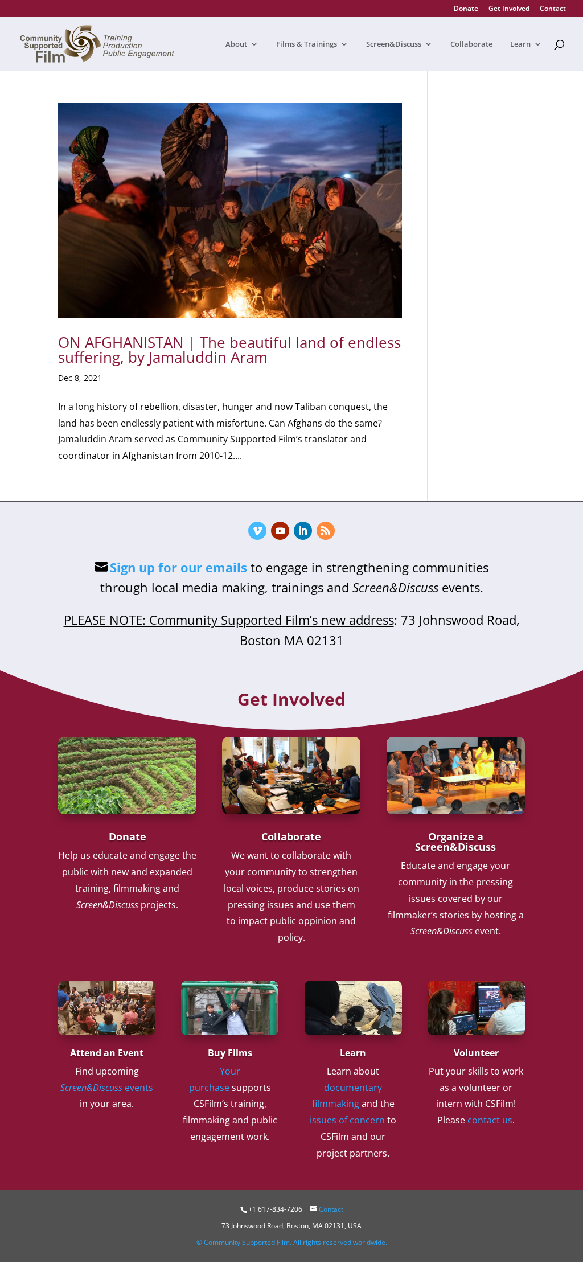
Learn (520, 44)
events (106, 1087)
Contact (553, 9)
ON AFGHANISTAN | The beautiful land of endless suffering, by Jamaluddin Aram (229, 349)
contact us (489, 1120)
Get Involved (508, 9)
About (236, 44)
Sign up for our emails (178, 567)
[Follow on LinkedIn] (303, 531)
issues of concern (347, 1120)
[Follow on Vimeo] (257, 531)
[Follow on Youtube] (280, 531)
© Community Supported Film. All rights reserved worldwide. (291, 1242)
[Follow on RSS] (326, 531)
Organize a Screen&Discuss (455, 842)
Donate (466, 9)
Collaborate (471, 44)
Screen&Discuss (393, 44)
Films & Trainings (306, 44)
